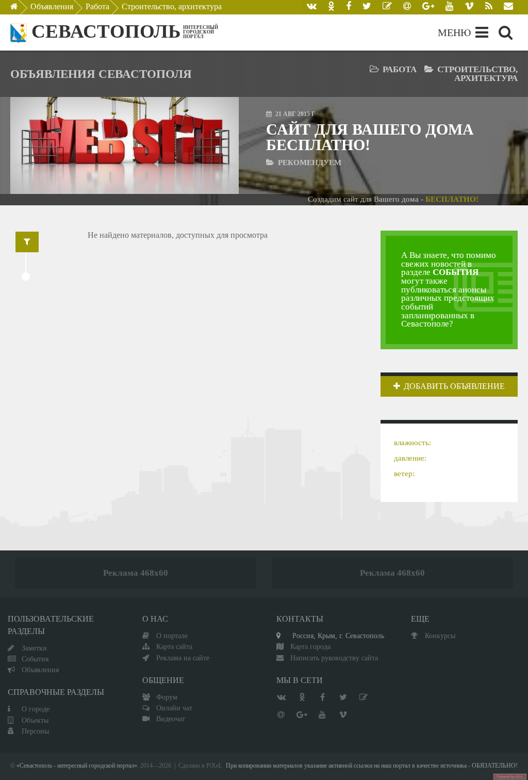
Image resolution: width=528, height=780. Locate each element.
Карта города (310, 646)
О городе (36, 709)
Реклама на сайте (182, 658)
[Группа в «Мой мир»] (407, 7)
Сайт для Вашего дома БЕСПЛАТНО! (370, 137)
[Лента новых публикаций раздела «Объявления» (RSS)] (489, 7)
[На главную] (21, 9)
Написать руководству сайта (334, 658)
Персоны (35, 731)
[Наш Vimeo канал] (469, 7)
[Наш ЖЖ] (387, 7)
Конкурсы (440, 635)
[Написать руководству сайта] (508, 7)
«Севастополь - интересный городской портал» (76, 765)
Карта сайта (174, 646)
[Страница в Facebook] (348, 7)
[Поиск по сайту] (505, 32)
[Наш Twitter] (367, 7)
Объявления (51, 6)
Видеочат (170, 718)
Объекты (35, 720)
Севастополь (105, 31)
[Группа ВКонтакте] (311, 7)
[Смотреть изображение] (41, 145)
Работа (97, 6)
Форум (166, 697)
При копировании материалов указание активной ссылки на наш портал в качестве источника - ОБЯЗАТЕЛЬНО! (372, 765)
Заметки (34, 648)
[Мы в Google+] (428, 7)
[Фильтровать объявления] (27, 242)
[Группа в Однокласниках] (331, 7)
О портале (172, 635)
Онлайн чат (174, 708)
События (35, 659)
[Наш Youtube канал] (449, 7)
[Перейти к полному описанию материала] (208, 145)
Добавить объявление (454, 386)
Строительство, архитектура (172, 6)
